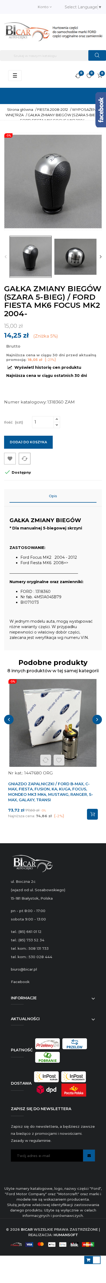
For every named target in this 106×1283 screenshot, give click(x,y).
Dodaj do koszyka (28, 442)
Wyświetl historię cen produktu (47, 367)
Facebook (20, 982)
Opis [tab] (53, 496)
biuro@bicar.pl (24, 969)
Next (100, 256)
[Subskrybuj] (89, 1155)
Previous (5, 256)
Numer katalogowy (25, 402)
